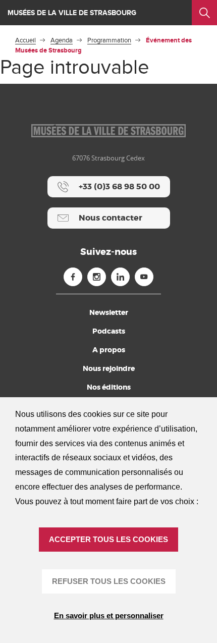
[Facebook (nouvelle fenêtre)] (73, 276)
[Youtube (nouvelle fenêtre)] (144, 276)
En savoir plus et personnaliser (109, 615)
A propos (108, 349)
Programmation (109, 40)
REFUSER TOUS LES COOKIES (109, 581)
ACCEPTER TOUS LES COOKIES (108, 539)
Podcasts (108, 331)
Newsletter (108, 312)
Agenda (61, 40)
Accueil (25, 40)
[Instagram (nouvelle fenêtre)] (96, 276)
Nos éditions (109, 387)
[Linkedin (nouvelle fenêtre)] (120, 276)
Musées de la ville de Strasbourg (72, 13)
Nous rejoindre (109, 368)
